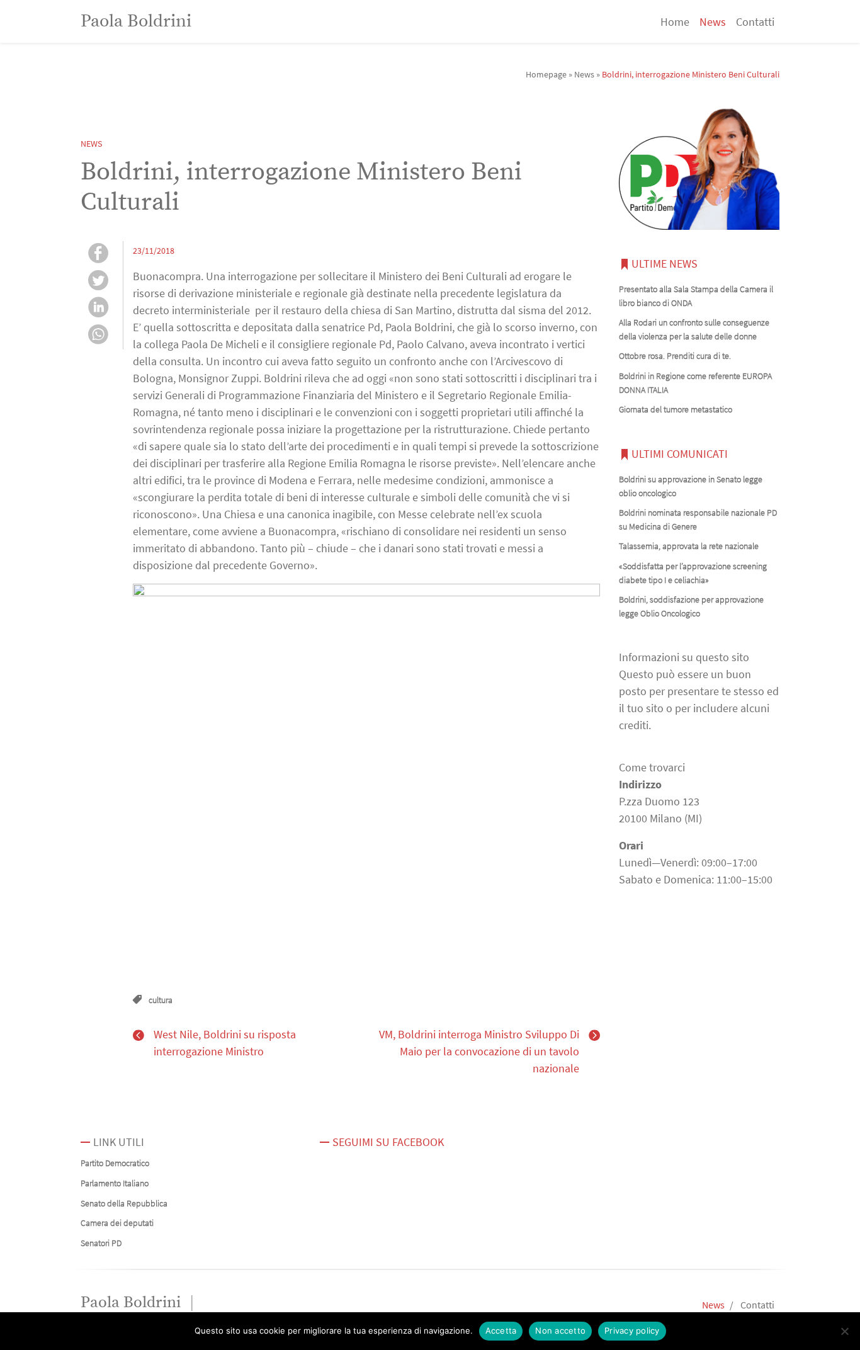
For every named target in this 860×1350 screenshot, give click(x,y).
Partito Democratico (115, 1163)
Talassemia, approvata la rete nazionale (689, 546)
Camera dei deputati (117, 1222)
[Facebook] (98, 254)
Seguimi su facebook (388, 1142)
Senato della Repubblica (124, 1203)
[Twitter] (98, 281)
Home (674, 21)
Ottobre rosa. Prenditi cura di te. (675, 355)
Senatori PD (101, 1243)
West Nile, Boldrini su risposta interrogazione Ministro (225, 1042)
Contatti (755, 21)
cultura (161, 1000)
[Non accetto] (844, 1331)
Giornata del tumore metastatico (675, 409)
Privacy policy (632, 1330)
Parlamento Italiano (115, 1183)
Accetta (501, 1330)
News (712, 21)
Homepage (546, 74)
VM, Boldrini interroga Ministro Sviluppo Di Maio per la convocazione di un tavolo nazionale (479, 1051)
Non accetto (560, 1330)
